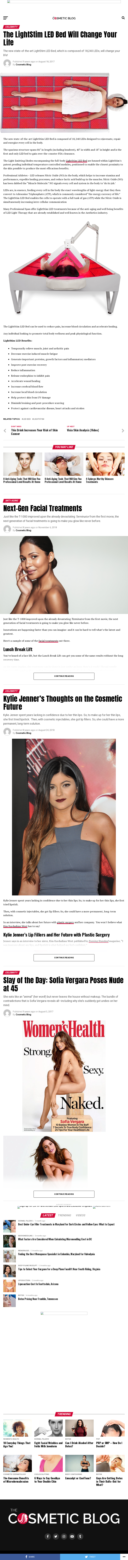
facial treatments (48, 640)
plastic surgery (65, 922)
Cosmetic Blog (23, 64)
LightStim (38, 419)
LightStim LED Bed (76, 160)
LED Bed (27, 419)
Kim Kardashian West (15, 926)
